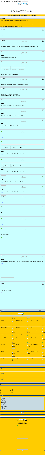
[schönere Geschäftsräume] (22, 401)
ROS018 (11, 394)
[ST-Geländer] (13, 12)
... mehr (2, 35)
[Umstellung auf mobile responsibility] (22, 397)
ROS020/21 (11, 387)
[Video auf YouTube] (22, 409)
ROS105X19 (11, 390)
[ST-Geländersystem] (22, 399)
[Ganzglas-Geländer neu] (22, 403)
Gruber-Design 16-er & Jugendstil (31, 15)
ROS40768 (11, 388)
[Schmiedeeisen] (32, 12)
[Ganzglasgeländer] (18, 12)
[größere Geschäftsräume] (22, 406)
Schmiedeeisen (11, 15)
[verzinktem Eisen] (22, 408)
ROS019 (11, 393)
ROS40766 (11, 392)
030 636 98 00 (23, 5)
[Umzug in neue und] (22, 405)
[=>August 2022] (22, 400)
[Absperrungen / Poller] (27, 12)
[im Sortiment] (22, 404)
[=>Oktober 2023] (22, 398)
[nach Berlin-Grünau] (22, 402)
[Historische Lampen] (22, 12)
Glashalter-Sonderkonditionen (19, 15)
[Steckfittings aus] (22, 407)
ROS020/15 (11, 389)
